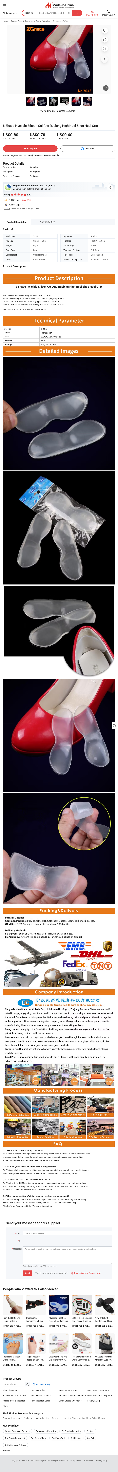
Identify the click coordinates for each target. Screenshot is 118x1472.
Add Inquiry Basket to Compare (59, 110)
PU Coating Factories (71, 1431)
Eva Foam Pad (58, 1438)
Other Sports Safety (60, 21)
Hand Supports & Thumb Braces (17, 1395)
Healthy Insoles (38, 1390)
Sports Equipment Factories (17, 1431)
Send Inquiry (30, 148)
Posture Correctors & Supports (72, 1395)
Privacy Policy (101, 1460)
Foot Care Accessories (97, 1390)
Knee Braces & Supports (69, 1390)
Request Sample (51, 155)
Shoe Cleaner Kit (10, 1390)
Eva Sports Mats (38, 1438)
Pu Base (90, 1431)
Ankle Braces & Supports (14, 1400)
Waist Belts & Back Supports (99, 1395)
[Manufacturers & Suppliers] (59, 5)
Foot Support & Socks (40, 1400)
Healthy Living (93, 1400)
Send (27, 1273)
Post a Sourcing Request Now (86, 1273)
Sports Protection (43, 21)
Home (5, 21)
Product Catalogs (43, 1384)
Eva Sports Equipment (15, 1438)
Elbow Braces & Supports (70, 1400)
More (5, 1450)
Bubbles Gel (76, 1438)
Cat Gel (90, 1438)
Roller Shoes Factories (46, 1431)
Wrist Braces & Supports (42, 1395)
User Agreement (75, 1460)
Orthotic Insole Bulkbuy (15, 1445)
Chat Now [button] (90, 148)
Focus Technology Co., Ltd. (40, 1460)
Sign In (7, 208)
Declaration (88, 1460)
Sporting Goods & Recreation (22, 21)
